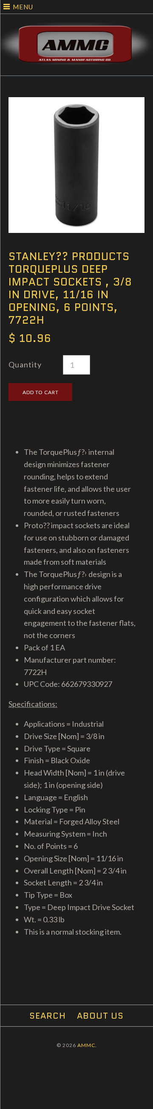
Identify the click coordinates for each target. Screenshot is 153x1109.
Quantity (25, 364)
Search (47, 1016)
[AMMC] (76, 28)
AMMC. (87, 1045)
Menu (23, 7)
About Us (100, 1016)
